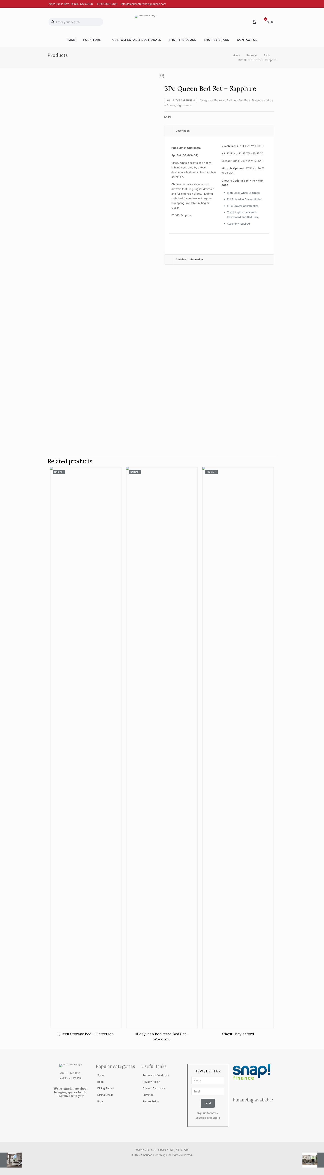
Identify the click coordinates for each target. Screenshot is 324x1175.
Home (236, 55)
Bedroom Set (235, 100)
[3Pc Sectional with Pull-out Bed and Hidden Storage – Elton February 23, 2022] (313, 1160)
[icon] (166, 1161)
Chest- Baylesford (238, 1033)
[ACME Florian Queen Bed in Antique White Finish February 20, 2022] (11, 1160)
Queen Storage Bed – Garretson (86, 1033)
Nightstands (184, 105)
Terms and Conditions (156, 1075)
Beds (267, 55)
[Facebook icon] (158, 1161)
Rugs (100, 1101)
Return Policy (151, 1101)
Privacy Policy (151, 1081)
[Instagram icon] (162, 1161)
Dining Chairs (105, 1094)
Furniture (148, 1094)
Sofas (100, 1075)
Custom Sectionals (154, 1088)
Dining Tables (105, 1088)
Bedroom (251, 55)
